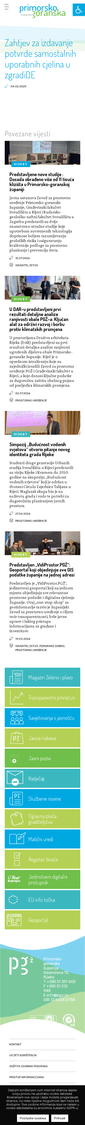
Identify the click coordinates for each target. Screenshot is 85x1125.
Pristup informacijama (26, 1077)
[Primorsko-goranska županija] (42, 11)
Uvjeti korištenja (23, 1055)
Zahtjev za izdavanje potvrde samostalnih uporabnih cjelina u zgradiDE (40, 58)
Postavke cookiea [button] (33, 1118)
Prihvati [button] (59, 1118)
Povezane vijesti (28, 133)
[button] (79, 10)
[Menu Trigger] (6, 7)
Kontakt (15, 1044)
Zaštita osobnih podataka (28, 1066)
